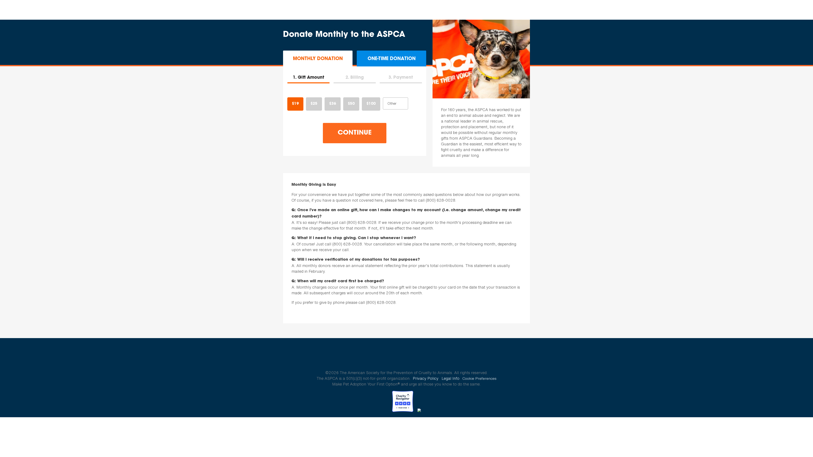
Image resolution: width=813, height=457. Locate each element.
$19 (295, 104)
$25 (314, 104)
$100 (371, 104)
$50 (351, 104)
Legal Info (450, 378)
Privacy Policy (425, 378)
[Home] (28, 10)
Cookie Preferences (479, 378)
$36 (332, 104)
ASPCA (406, 358)
